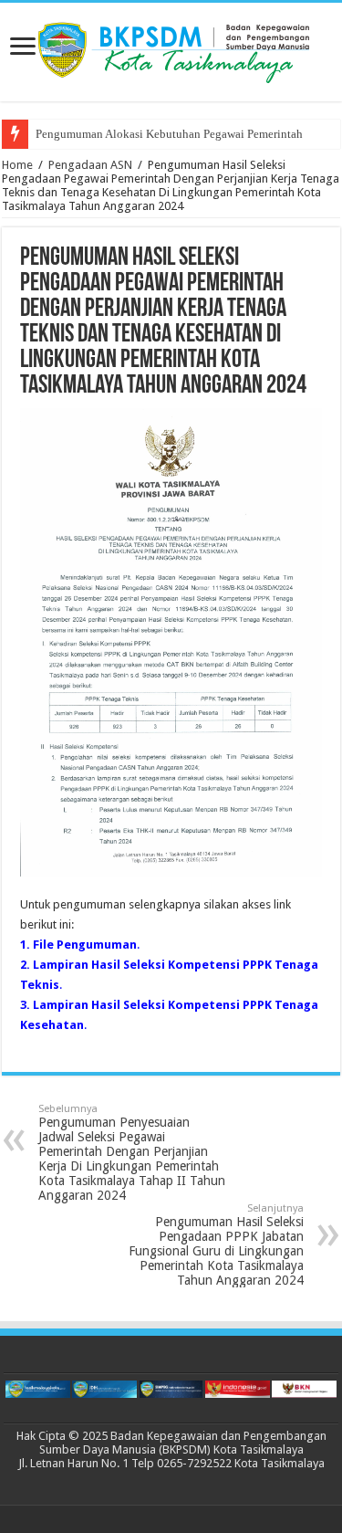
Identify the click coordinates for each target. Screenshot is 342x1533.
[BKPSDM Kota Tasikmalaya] (171, 48)
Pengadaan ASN (90, 165)
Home (17, 165)
